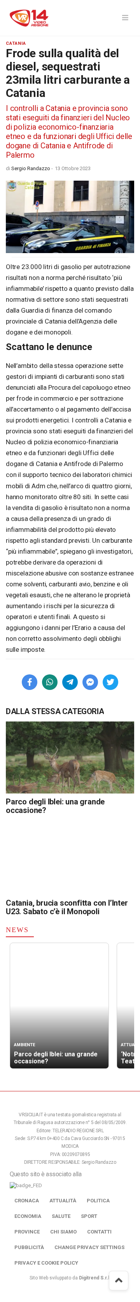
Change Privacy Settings (89, 1247)
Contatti (99, 1232)
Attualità (62, 1200)
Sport (89, 1216)
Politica (98, 1200)
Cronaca (26, 1200)
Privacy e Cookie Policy (46, 1263)
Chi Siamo (63, 1232)
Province (27, 1232)
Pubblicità (29, 1247)
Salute (61, 1216)
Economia (27, 1216)
